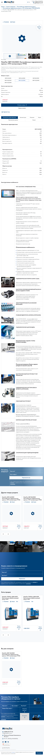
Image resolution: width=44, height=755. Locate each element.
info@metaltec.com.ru (38, 3)
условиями (12, 484)
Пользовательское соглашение (9, 749)
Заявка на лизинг (22, 108)
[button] (2, 56)
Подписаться (22, 578)
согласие (12, 482)
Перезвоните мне (26, 477)
